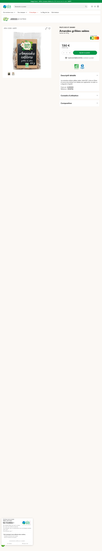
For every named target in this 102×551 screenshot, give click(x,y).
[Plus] (70, 53)
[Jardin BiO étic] (6, 19)
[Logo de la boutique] (7, 6)
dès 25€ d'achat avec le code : (51, 1)
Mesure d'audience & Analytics (10, 537)
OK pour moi (25, 543)
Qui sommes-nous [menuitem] (8, 12)
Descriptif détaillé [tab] (68, 75)
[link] (92, 6)
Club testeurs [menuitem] (55, 12)
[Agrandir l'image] (46, 28)
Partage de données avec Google (11, 536)
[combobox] (50, 7)
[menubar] (51, 12)
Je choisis (9, 543)
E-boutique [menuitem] (32, 12)
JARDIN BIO (13, 19)
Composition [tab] (66, 103)
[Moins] (64, 53)
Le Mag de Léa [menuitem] (45, 12)
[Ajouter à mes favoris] (49, 28)
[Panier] (97, 6)
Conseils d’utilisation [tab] (69, 95)
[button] (13, 73)
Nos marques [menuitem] (21, 12)
